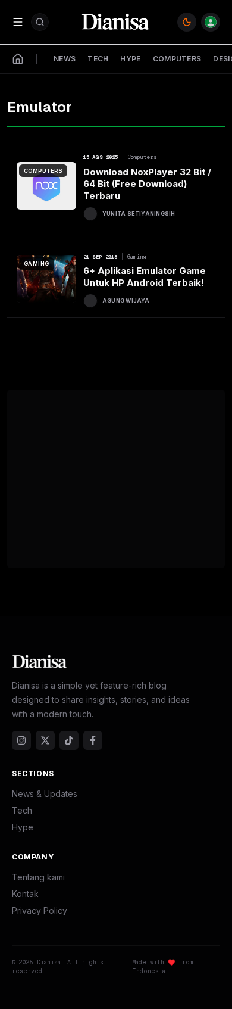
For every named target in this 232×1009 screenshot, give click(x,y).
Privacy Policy (39, 910)
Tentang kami (38, 877)
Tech (22, 810)
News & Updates (44, 794)
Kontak (25, 894)
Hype (22, 827)
